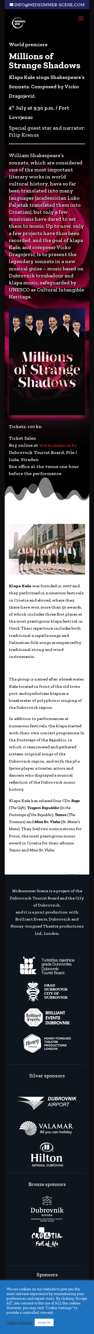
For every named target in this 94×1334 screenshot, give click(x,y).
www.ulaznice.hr (58, 445)
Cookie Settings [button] (19, 1322)
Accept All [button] (44, 1322)
